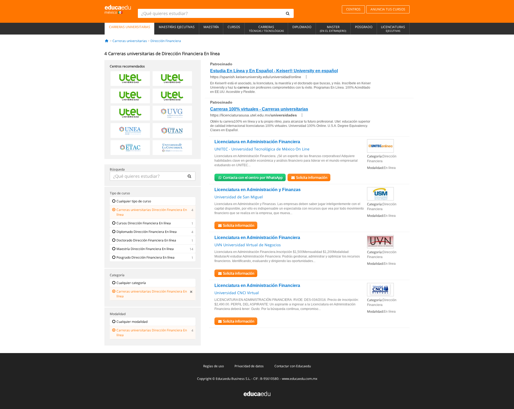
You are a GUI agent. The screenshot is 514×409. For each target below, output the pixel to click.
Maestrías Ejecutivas (177, 27)
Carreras (266, 29)
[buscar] (288, 13)
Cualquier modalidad (132, 321)
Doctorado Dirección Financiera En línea (146, 240)
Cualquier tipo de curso (133, 201)
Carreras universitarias (129, 27)
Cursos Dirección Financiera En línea (143, 223)
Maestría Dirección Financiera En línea (145, 249)
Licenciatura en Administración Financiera (257, 141)
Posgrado (363, 27)
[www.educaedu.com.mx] (257, 393)
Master (333, 29)
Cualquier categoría (131, 283)
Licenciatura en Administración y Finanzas (257, 189)
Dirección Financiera (165, 41)
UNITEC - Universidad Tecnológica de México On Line (261, 149)
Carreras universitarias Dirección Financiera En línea (151, 212)
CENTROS (353, 9)
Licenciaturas (393, 29)
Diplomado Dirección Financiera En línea (146, 231)
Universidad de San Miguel (238, 196)
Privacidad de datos (249, 366)
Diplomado (301, 27)
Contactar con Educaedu (292, 366)
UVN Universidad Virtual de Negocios (247, 244)
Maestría (211, 27)
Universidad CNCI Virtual (236, 292)
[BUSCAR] (189, 176)
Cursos (234, 27)
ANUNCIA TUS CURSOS (388, 9)
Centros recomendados (127, 66)
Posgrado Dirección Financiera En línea (145, 257)
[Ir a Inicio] (106, 41)
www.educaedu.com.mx (299, 378)
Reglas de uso (213, 366)
